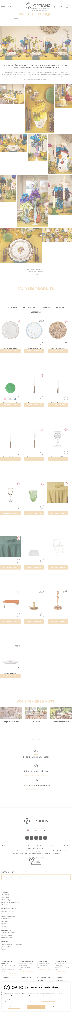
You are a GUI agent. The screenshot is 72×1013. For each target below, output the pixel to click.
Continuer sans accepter (60, 1007)
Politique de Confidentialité (48, 1001)
